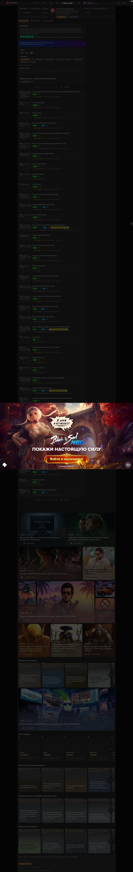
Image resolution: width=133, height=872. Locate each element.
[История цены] (39, 94)
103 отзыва (44, 331)
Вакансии (41, 857)
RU (77, 857)
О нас (30, 857)
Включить (47, 870)
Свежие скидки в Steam (40, 70)
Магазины (36, 21)
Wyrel (35, 331)
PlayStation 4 (60, 59)
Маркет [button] (71, 2)
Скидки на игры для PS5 (54, 70)
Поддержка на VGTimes (55, 96)
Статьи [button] (43, 2)
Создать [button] (28, 12)
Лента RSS (71, 857)
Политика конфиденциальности (59, 857)
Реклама (26, 857)
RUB (31, 53)
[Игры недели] (112, 8)
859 (61, 86)
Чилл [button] (78, 2)
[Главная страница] (11, 2)
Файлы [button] (64, 2)
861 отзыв (54, 230)
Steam (36, 179)
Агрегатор (26, 17)
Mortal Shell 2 (48, 8)
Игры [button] (57, 2)
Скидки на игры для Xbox (27, 72)
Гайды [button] (51, 2)
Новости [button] (35, 2)
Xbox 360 (33, 62)
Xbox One (68, 59)
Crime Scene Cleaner (100, 8)
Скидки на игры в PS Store (69, 70)
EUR (22, 53)
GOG (35, 270)
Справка (20, 857)
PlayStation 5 (39, 59)
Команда (35, 857)
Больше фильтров (25, 65)
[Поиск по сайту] (119, 2)
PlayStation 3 (24, 62)
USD (26, 53)
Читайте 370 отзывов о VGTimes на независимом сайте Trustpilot (62, 37)
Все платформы (36, 17)
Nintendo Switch (77, 59)
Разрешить (61, 17)
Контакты (47, 857)
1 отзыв (44, 179)
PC (32, 59)
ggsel (35, 96)
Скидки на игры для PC (26, 70)
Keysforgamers (44, 230)
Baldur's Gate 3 (36, 8)
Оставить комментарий (61, 654)
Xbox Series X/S (49, 59)
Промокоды (61, 230)
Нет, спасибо (73, 17)
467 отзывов (45, 96)
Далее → (67, 86)
